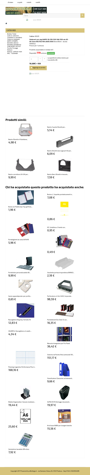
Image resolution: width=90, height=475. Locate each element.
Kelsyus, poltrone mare (14, 51)
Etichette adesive (12, 43)
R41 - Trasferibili (12, 53)
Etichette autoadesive (14, 44)
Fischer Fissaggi (12, 48)
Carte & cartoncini (13, 36)
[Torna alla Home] (6, 23)
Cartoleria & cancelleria (14, 37)
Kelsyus (9, 50)
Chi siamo (10, 2)
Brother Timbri (11, 34)
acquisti (19, 2)
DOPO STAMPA (12, 41)
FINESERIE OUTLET (14, 46)
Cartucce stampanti (13, 39)
